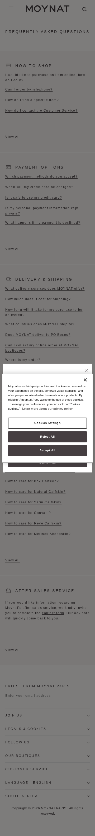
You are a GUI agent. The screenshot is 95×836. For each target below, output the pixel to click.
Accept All (47, 450)
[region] (47, 417)
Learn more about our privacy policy (47, 408)
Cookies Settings (47, 422)
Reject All (47, 436)
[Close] (86, 370)
